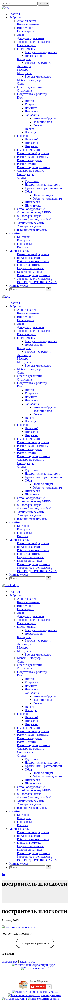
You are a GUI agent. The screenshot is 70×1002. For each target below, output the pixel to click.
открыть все (10, 961)
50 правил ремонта (35, 943)
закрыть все (27, 961)
